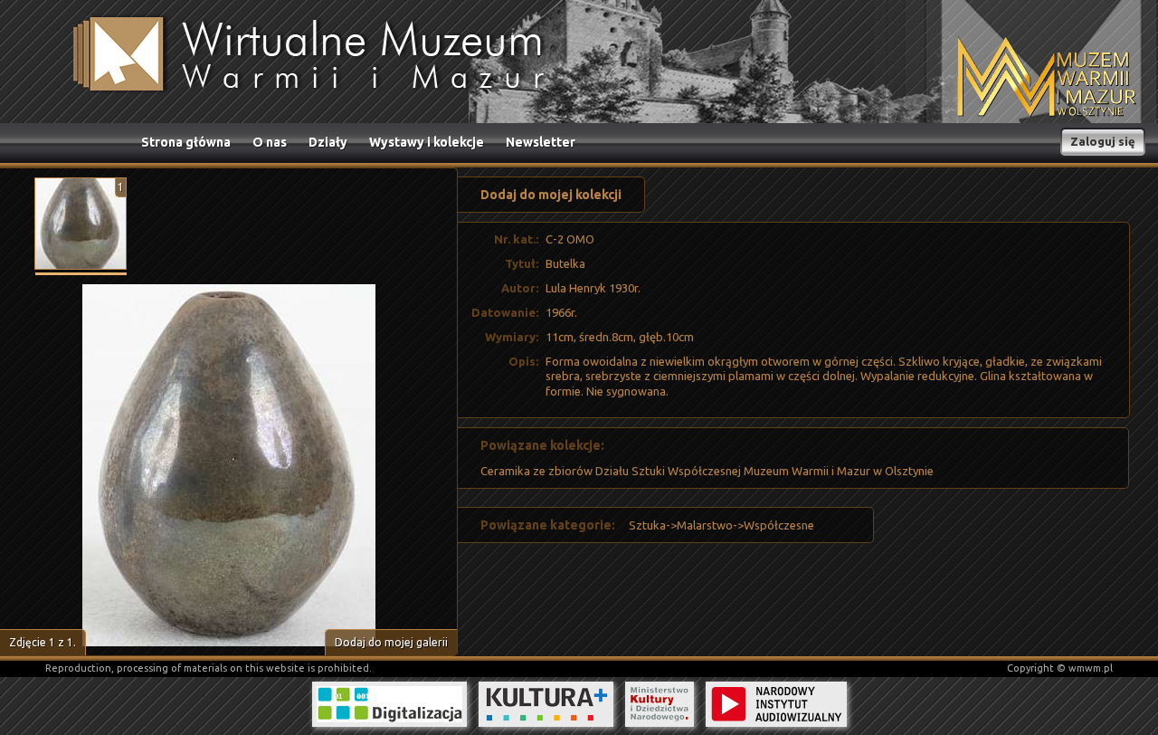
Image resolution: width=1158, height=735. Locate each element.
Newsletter (540, 142)
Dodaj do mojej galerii (391, 642)
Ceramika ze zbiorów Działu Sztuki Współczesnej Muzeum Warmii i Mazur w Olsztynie (707, 470)
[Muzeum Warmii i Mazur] (1046, 78)
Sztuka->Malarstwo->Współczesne (721, 525)
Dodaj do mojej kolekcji (551, 194)
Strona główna (186, 142)
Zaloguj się (1102, 141)
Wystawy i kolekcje (426, 142)
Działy (327, 142)
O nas (269, 142)
